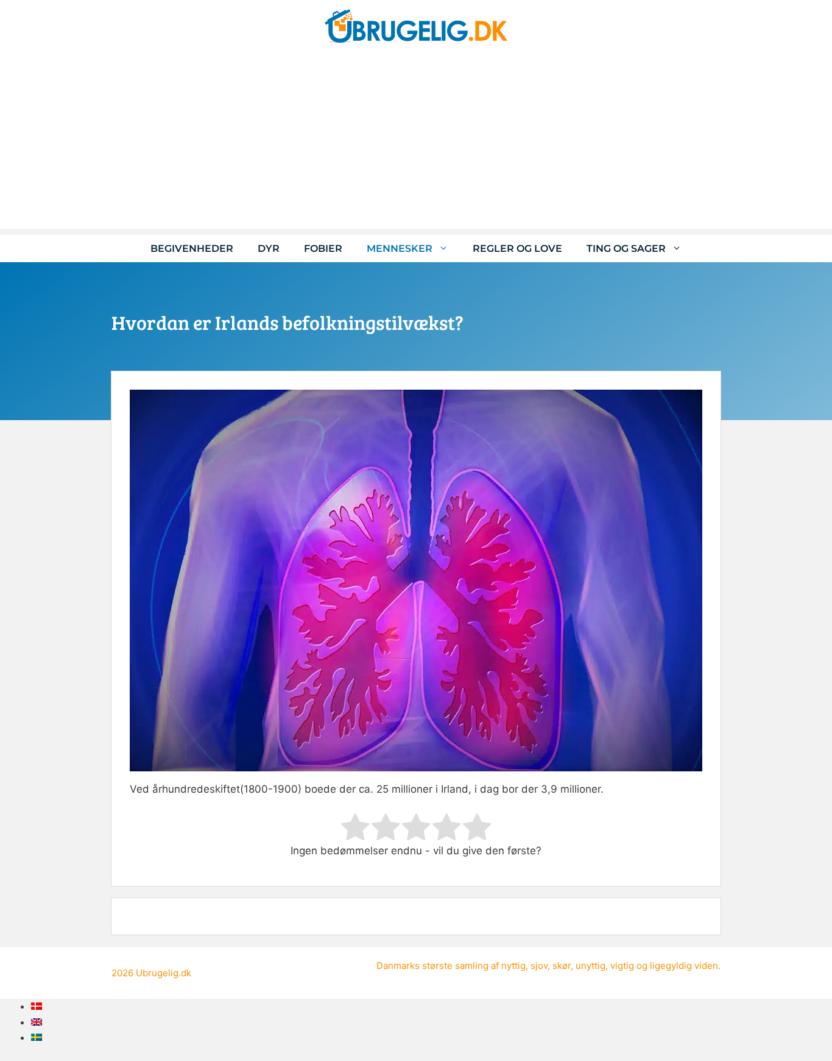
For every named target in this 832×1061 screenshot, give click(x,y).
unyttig (590, 965)
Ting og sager (626, 248)
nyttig (513, 965)
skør (561, 965)
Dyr (269, 248)
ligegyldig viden (684, 965)
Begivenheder (191, 248)
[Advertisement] (416, 143)
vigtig (622, 965)
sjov (539, 965)
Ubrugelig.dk (163, 973)
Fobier (323, 248)
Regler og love (517, 248)
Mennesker (399, 248)
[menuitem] (36, 1006)
